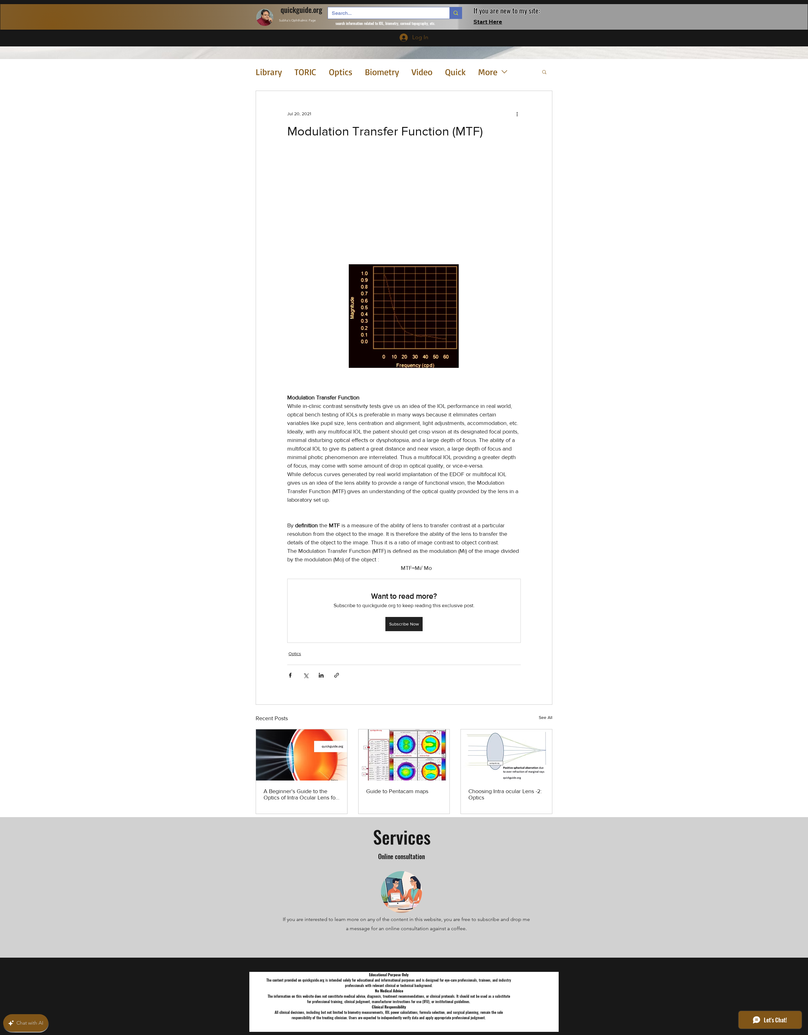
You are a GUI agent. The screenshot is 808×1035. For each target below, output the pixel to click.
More (487, 71)
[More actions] (517, 113)
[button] (544, 71)
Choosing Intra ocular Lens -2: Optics (505, 794)
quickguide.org (301, 9)
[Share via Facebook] (290, 675)
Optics (340, 71)
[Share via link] (337, 675)
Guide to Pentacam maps (397, 791)
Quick (455, 71)
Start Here (487, 21)
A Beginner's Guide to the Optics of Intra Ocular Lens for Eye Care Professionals (300, 794)
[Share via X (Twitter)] (306, 675)
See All (545, 717)
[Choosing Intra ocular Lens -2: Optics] (506, 755)
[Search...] (455, 13)
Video (422, 71)
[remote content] (404, 200)
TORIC (305, 71)
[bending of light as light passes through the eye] (301, 755)
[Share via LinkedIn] (321, 675)
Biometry (382, 71)
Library (269, 71)
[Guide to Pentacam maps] (404, 755)
